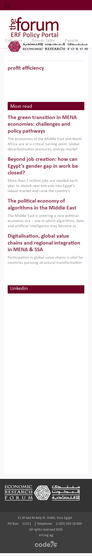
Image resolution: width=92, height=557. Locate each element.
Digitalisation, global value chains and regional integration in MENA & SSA (44, 243)
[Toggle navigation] (7, 5)
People (71, 40)
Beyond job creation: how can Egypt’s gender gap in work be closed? (43, 166)
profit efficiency (26, 68)
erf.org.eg (46, 535)
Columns (13, 40)
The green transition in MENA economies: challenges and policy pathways (42, 124)
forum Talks (43, 40)
